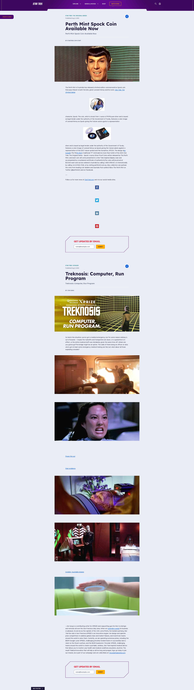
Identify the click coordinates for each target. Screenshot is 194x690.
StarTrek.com (89, 159)
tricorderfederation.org (117, 627)
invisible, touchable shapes (74, 546)
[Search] (156, 4)
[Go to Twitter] (73, 630)
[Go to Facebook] (68, 630)
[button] (38, 4)
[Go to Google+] (79, 630)
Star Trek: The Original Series (76, 15)
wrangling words (114, 603)
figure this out (70, 431)
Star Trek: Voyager (72, 240)
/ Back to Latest (6, 17)
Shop (104, 4)
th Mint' (79, 132)
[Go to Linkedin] (84, 630)
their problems (70, 443)
